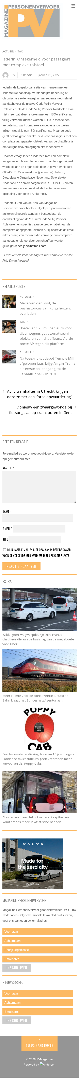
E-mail (7, 528)
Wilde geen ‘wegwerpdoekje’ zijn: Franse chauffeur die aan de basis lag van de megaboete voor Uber (38, 639)
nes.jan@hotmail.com (32, 246)
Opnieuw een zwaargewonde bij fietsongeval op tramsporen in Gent (43, 409)
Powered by (32, 1064)
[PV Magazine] (32, 37)
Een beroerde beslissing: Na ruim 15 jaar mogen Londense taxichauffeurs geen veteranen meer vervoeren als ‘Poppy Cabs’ (38, 758)
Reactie (8, 468)
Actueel (8, 51)
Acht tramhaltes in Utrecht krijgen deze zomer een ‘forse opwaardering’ (37, 394)
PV (13, 75)
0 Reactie (26, 75)
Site (5, 539)
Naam (6, 511)
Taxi (20, 51)
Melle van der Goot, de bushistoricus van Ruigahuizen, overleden (45, 308)
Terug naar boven (39, 1045)
